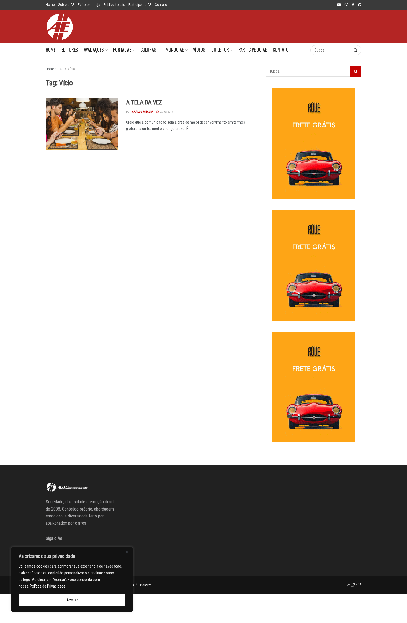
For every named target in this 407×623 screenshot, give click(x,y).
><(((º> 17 (354, 585)
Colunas (148, 49)
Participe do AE (139, 5)
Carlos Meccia (142, 112)
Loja (97, 5)
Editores (84, 5)
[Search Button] (300, 50)
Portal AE (122, 49)
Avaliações (94, 49)
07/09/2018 (166, 112)
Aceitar (72, 600)
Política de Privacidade (47, 586)
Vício (71, 69)
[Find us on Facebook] (353, 5)
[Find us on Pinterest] (359, 5)
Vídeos (199, 49)
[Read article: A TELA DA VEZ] (82, 124)
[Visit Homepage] (59, 26)
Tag (60, 69)
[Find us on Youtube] (339, 5)
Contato (161, 5)
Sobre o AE (66, 5)
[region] (72, 579)
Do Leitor (220, 49)
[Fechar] (127, 551)
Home (50, 5)
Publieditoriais (114, 5)
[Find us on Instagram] (346, 5)
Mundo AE (175, 49)
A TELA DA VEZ (144, 102)
